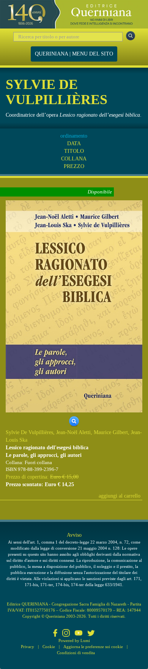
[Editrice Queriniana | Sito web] (74, 14)
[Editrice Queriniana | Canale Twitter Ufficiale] (91, 633)
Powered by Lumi (74, 640)
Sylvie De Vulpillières (29, 432)
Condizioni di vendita (76, 652)
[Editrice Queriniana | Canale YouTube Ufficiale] (78, 633)
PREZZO (74, 166)
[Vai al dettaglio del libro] (74, 306)
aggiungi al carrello (119, 496)
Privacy (27, 646)
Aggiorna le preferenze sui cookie (93, 646)
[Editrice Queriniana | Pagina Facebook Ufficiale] (55, 633)
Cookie (49, 646)
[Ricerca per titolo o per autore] (130, 35)
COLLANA (74, 159)
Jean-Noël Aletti (73, 432)
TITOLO (74, 151)
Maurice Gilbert (111, 432)
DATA (74, 143)
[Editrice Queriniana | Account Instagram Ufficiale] (66, 633)
